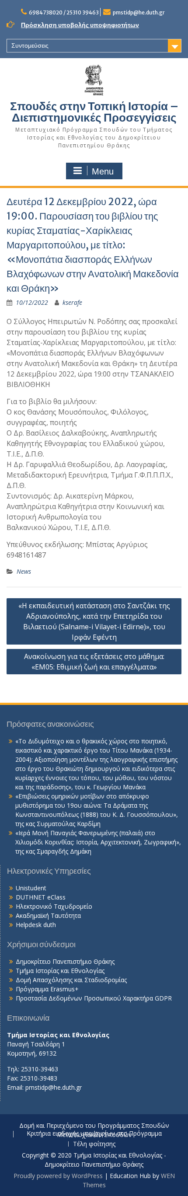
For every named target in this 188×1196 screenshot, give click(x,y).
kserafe (72, 302)
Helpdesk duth (36, 925)
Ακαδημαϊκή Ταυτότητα (48, 915)
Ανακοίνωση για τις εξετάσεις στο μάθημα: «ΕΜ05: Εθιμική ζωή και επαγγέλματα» (94, 662)
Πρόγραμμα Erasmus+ (47, 989)
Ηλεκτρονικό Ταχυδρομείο (54, 906)
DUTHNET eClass (41, 897)
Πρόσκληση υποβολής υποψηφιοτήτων (80, 25)
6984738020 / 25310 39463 (64, 12)
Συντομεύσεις (30, 45)
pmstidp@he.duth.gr (139, 12)
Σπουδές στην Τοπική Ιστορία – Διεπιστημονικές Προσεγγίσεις (94, 112)
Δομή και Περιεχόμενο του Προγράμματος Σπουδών (94, 1126)
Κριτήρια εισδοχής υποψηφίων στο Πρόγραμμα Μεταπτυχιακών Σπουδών (94, 1134)
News (24, 571)
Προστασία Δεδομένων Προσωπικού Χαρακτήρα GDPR (94, 998)
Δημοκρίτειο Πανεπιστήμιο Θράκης (65, 961)
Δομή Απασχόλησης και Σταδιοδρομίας (71, 980)
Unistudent (31, 888)
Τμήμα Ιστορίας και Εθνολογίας (60, 970)
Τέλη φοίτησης (94, 1144)
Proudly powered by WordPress (58, 1176)
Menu (103, 171)
